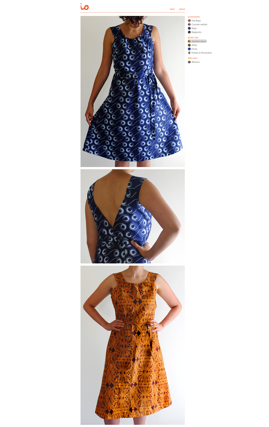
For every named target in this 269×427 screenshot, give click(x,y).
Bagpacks (196, 32)
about (182, 9)
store (172, 9)
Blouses (196, 62)
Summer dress (199, 41)
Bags (194, 28)
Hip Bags (196, 20)
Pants (194, 49)
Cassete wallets (199, 24)
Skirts (194, 45)
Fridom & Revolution (202, 53)
